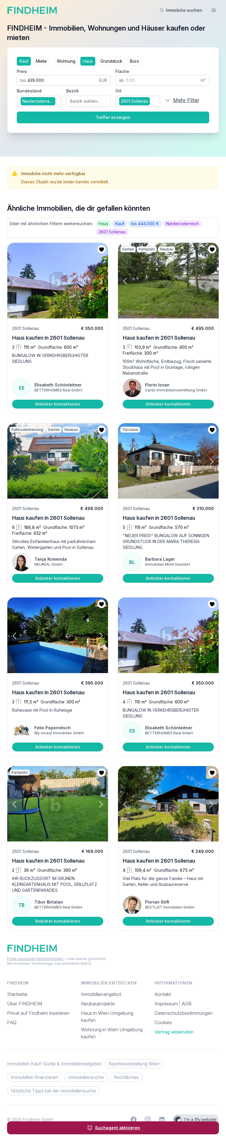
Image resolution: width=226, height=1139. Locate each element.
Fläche (122, 71)
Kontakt (162, 994)
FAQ (11, 1022)
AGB (187, 1004)
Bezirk (72, 90)
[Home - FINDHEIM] (32, 10)
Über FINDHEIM (24, 1004)
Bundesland (29, 90)
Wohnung (66, 61)
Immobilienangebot (101, 994)
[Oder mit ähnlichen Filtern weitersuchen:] (113, 228)
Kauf (23, 61)
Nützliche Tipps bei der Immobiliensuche (53, 1091)
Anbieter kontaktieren (57, 403)
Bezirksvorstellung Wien (134, 1064)
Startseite (17, 994)
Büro (134, 61)
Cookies (163, 1022)
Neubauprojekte (98, 1004)
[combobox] (39, 101)
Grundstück (111, 61)
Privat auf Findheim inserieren (38, 1013)
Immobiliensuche (86, 1077)
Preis (22, 71)
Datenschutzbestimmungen (183, 1013)
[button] (20, 281)
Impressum (166, 1004)
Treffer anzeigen (113, 117)
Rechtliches (126, 1077)
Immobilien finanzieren (34, 1077)
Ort (118, 90)
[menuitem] (186, 1022)
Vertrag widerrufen (174, 1032)
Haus (88, 61)
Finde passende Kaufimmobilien (35, 959)
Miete (41, 61)
